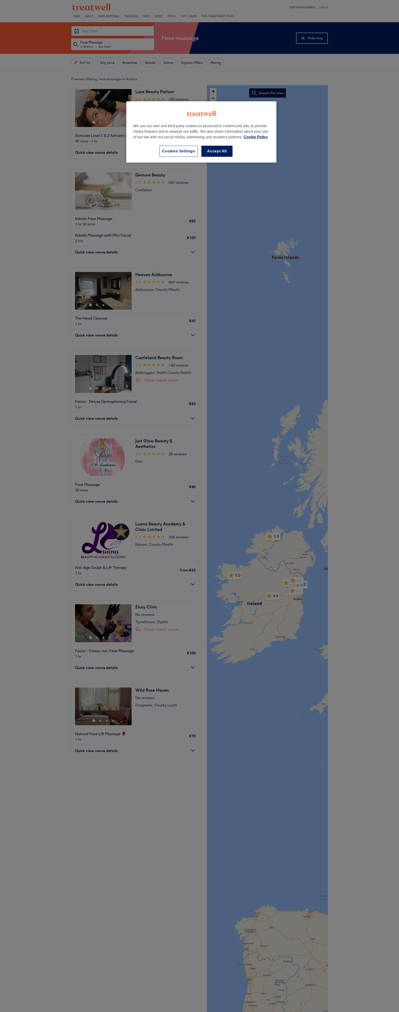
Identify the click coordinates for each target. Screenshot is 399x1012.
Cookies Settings (178, 151)
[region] (201, 132)
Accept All (217, 151)
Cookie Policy (256, 137)
